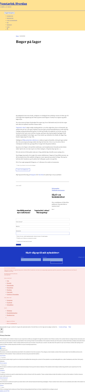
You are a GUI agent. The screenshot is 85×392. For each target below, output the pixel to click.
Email (22, 257)
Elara (8, 321)
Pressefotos (10, 287)
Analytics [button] (2, 370)
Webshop (9, 24)
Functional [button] (2, 355)
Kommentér (18, 230)
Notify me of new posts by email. (25, 241)
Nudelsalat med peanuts (58, 190)
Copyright (9, 292)
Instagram (33, 174)
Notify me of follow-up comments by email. (27, 238)
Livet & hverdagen (12, 20)
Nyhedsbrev (10, 305)
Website (18, 226)
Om (7, 22)
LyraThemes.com (13, 323)
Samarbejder (10, 285)
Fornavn (45, 257)
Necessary (4, 348)
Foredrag (9, 290)
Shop (17, 36)
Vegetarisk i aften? (21, 127)
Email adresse (19, 221)
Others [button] (2, 385)
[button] (7, 29)
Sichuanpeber (55, 188)
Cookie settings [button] (63, 327)
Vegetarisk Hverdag (13, 3)
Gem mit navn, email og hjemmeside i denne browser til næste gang (32, 236)
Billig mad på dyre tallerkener (30, 140)
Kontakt (9, 283)
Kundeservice (10, 315)
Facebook (41, 174)
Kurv (8, 27)
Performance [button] (3, 363)
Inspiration (10, 18)
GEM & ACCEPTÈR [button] (4, 391)
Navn (53, 209)
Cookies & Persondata (13, 294)
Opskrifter (10, 16)
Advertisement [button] (4, 378)
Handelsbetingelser (12, 313)
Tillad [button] (69, 327)
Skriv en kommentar (23, 169)
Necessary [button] (2, 346)
